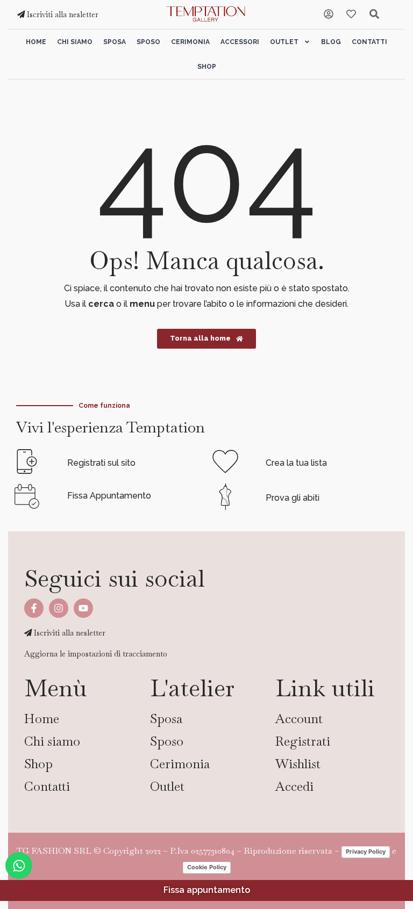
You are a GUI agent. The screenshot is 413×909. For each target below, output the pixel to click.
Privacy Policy (366, 851)
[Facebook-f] (34, 608)
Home (36, 42)
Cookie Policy (206, 867)
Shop (206, 66)
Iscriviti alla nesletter (61, 14)
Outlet (284, 42)
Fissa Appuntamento (109, 495)
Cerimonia (190, 42)
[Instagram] (58, 608)
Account (299, 718)
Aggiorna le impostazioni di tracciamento (95, 654)
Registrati (302, 741)
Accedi (294, 786)
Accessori (239, 42)
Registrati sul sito (101, 463)
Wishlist (298, 763)
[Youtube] (83, 608)
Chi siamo (74, 42)
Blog (331, 42)
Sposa (114, 42)
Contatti (369, 42)
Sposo (148, 42)
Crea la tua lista (296, 463)
